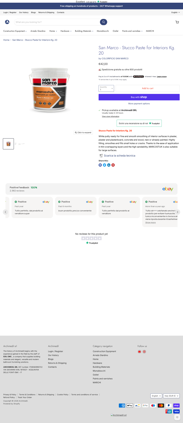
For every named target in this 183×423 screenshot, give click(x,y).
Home (52, 31)
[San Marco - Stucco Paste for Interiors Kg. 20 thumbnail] (8, 144)
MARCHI (150, 31)
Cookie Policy (62, 394)
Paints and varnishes (131, 31)
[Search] (103, 22)
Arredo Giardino (38, 31)
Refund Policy (9, 397)
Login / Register (9, 12)
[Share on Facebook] (100, 165)
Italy (170, 396)
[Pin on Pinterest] (113, 165)
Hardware (65, 31)
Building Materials (83, 31)
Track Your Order (25, 397)
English (174, 12)
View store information (110, 116)
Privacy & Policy (9, 394)
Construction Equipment (14, 31)
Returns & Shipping (46, 12)
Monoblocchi (103, 31)
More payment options (139, 103)
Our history (23, 12)
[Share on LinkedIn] (108, 165)
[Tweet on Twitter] (104, 165)
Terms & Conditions (27, 394)
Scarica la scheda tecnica (119, 155)
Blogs (33, 12)
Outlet (115, 31)
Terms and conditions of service (84, 394)
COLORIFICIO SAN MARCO (115, 58)
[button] (144, 222)
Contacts (60, 12)
